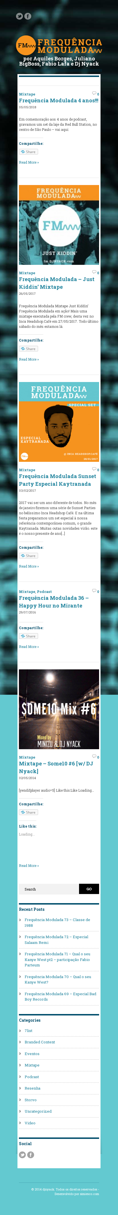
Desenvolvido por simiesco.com (77, 1194)
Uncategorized (38, 1111)
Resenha (32, 1088)
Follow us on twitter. (19, 16)
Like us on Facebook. (27, 16)
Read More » (29, 162)
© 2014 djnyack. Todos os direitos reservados (64, 1189)
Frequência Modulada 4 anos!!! (58, 100)
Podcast (44, 591)
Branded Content (40, 1042)
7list (28, 1030)
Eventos (32, 1053)
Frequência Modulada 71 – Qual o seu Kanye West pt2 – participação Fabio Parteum (57, 959)
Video (30, 1122)
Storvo (31, 1099)
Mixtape (27, 94)
